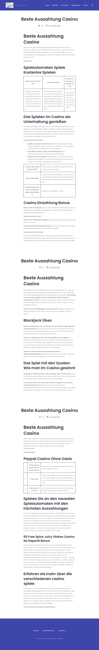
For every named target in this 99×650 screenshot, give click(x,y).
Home (47, 5)
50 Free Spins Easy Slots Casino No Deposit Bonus (39, 607)
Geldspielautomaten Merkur (32, 216)
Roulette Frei (28, 61)
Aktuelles (55, 5)
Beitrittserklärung (48, 630)
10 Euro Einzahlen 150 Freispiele (33, 232)
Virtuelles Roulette (29, 452)
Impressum (62, 630)
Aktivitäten (64, 5)
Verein (85, 5)
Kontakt (35, 630)
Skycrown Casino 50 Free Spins (33, 140)
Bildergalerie (76, 5)
